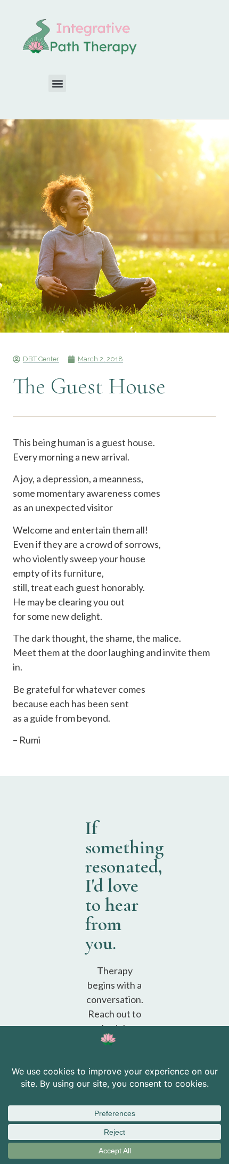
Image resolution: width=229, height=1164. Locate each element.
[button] (57, 83)
